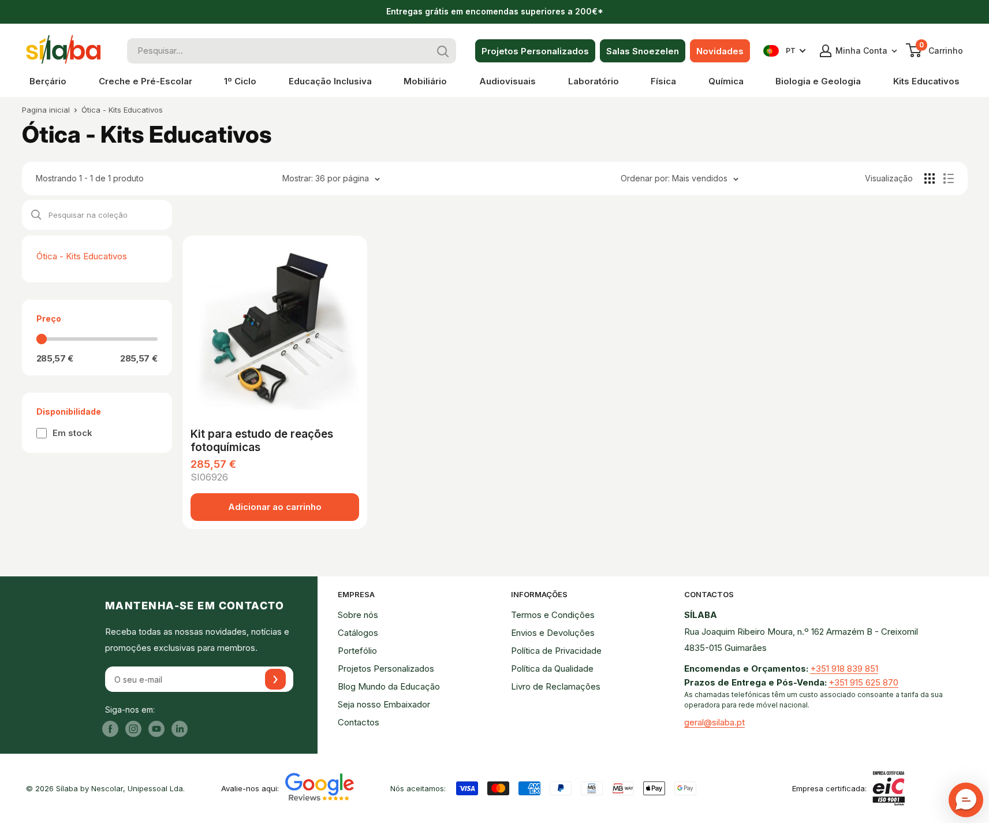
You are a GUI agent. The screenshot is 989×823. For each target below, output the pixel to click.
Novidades (720, 51)
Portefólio (357, 650)
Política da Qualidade (552, 668)
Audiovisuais (507, 81)
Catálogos (358, 632)
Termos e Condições (553, 614)
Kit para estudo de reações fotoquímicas (262, 441)
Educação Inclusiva (330, 81)
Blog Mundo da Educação (389, 686)
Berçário (47, 81)
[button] (966, 800)
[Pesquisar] (443, 51)
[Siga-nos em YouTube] (156, 728)
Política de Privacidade (556, 650)
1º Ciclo (240, 81)
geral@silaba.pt (714, 722)
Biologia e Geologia (818, 81)
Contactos (358, 722)
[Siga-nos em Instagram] (133, 728)
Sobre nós (358, 614)
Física (663, 81)
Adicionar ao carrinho (275, 506)
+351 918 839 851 (844, 668)
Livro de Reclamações (555, 686)
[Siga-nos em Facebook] (110, 728)
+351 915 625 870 (863, 682)
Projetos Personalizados (535, 51)
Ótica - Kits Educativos (122, 109)
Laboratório (593, 81)
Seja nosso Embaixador (384, 704)
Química (726, 81)
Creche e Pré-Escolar (145, 81)
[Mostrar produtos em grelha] (929, 178)
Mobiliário (425, 81)
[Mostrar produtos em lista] (948, 178)
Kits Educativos (926, 81)
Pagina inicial (46, 109)
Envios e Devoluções (553, 632)
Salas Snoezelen (642, 51)
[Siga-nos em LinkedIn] (179, 728)
